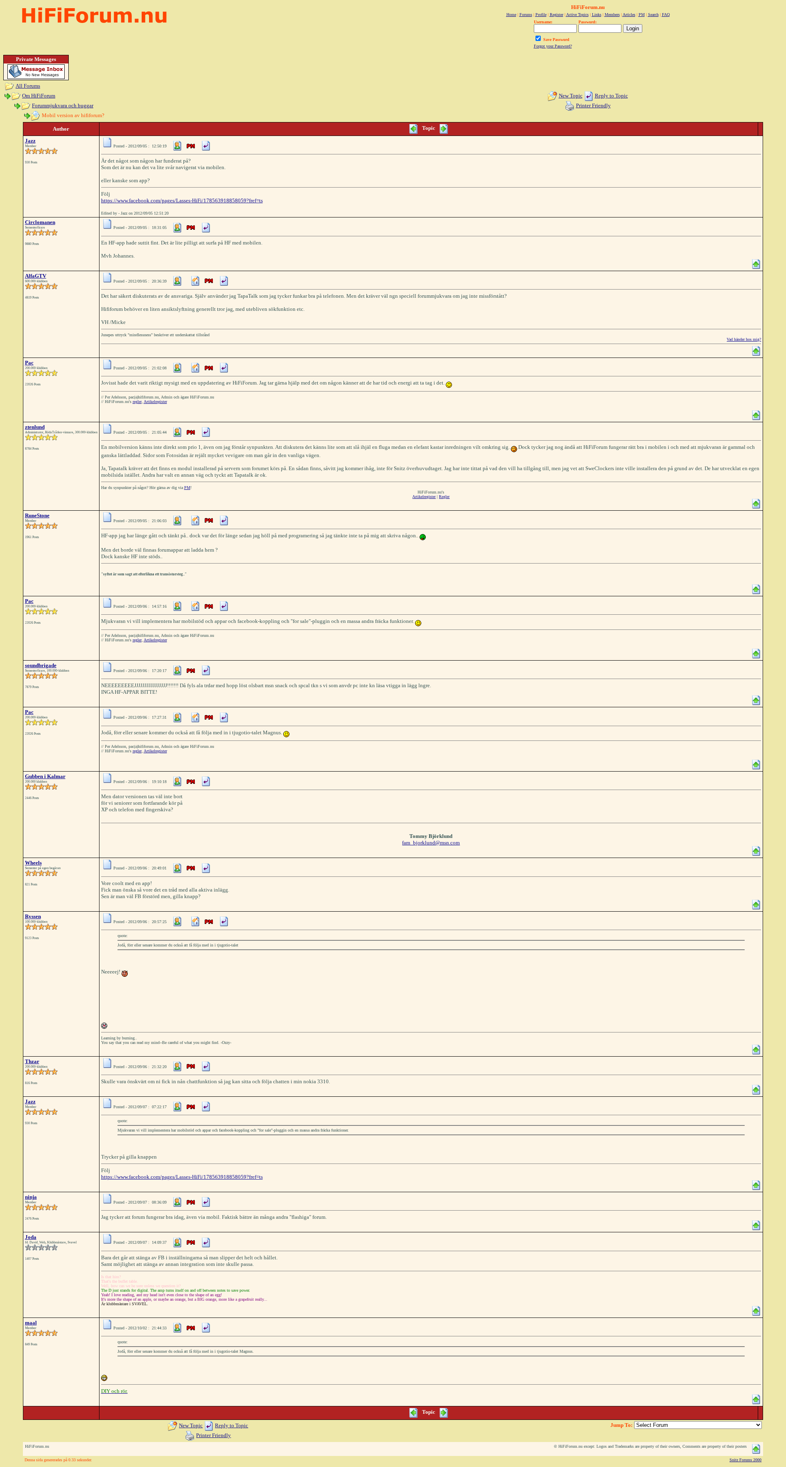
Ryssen (33, 916)
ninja (31, 1197)
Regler (444, 496)
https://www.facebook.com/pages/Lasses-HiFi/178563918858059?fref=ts (182, 200)
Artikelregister (155, 401)
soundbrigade (40, 665)
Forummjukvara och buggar (62, 105)
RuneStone (37, 515)
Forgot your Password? (553, 46)
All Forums (28, 86)
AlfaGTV (35, 276)
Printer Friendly (593, 105)
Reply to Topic (611, 96)
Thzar (32, 1061)
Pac (29, 363)
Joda (30, 1237)
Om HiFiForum (38, 96)
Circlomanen (40, 222)
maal (31, 1323)
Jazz (30, 141)
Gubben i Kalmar (45, 776)
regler (137, 401)
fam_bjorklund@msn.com (431, 843)
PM (187, 487)
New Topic (571, 96)
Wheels (33, 863)
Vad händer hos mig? (744, 339)
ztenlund (35, 427)
